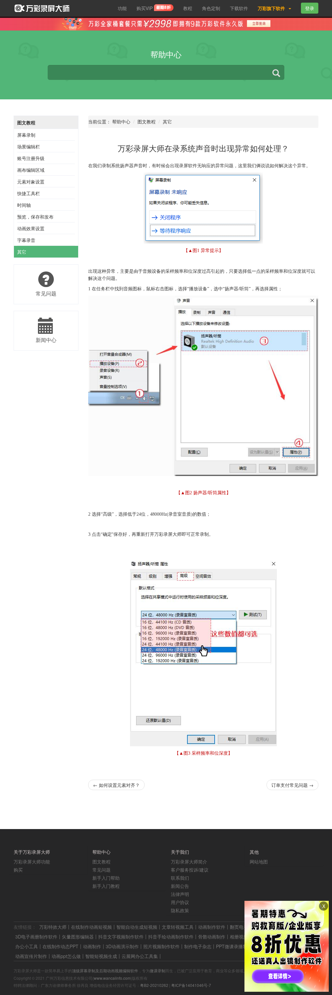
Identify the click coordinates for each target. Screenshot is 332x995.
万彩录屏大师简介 (189, 861)
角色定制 (211, 8)
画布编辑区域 (30, 170)
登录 (309, 8)
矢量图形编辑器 (78, 936)
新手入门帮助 (106, 878)
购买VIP (145, 8)
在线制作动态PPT (60, 946)
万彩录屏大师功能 (32, 861)
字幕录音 (26, 240)
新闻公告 (180, 886)
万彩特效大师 (52, 927)
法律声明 (180, 894)
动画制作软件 (211, 927)
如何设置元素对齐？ (116, 785)
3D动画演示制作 (122, 946)
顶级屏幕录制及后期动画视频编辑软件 (105, 970)
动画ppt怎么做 (66, 956)
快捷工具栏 (28, 193)
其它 (21, 251)
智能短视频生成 (101, 956)
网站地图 (259, 861)
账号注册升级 (30, 158)
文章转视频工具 (178, 927)
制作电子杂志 (197, 946)
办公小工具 (26, 946)
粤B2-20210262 (154, 985)
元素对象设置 (30, 181)
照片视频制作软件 (161, 946)
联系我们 (180, 878)
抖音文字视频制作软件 (121, 936)
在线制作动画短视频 (91, 927)
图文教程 (26, 122)
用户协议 (180, 902)
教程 (187, 8)
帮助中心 (121, 121)
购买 (18, 869)
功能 (122, 8)
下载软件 (239, 8)
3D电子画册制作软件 (36, 936)
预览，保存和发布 (35, 216)
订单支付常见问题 (292, 785)
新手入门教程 (106, 886)
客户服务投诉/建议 (189, 869)
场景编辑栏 (28, 146)
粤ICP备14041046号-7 (191, 985)
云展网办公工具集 (140, 956)
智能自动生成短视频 (136, 927)
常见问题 (101, 869)
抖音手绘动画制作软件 (171, 936)
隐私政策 (180, 910)
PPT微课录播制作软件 (238, 946)
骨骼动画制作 (211, 936)
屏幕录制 (26, 135)
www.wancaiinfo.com (112, 978)
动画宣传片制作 (31, 956)
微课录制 (157, 970)
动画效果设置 (30, 228)
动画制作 (92, 946)
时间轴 (24, 205)
